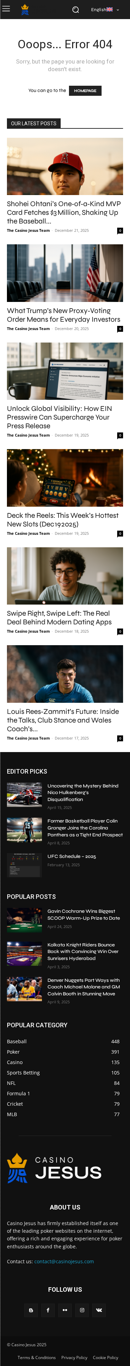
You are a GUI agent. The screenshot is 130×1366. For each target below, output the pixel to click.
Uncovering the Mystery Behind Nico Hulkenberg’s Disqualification (83, 792)
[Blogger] (31, 1310)
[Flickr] (65, 1310)
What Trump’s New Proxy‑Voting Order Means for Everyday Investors (63, 315)
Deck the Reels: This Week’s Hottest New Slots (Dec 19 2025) (63, 520)
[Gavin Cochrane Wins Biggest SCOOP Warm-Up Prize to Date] (24, 920)
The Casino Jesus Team (28, 230)
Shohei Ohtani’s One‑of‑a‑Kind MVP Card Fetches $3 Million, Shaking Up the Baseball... (64, 213)
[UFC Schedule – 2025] (24, 865)
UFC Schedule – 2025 (71, 856)
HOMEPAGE (85, 90)
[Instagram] (82, 1310)
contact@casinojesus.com (64, 1261)
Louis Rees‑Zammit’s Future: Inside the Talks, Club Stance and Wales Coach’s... (63, 720)
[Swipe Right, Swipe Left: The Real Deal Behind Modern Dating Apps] (65, 576)
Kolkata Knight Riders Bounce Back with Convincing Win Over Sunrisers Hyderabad (83, 951)
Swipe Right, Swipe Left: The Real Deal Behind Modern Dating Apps (59, 617)
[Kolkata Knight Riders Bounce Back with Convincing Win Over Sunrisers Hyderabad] (24, 954)
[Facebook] (48, 1310)
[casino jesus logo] (38, 9)
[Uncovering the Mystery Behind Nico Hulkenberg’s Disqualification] (24, 795)
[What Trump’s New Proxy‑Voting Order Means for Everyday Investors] (65, 273)
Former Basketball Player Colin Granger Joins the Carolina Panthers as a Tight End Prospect (85, 827)
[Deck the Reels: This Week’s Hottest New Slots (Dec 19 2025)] (65, 477)
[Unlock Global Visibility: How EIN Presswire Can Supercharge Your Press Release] (65, 371)
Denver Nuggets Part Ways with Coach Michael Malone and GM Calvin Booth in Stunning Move (83, 987)
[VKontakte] (99, 1310)
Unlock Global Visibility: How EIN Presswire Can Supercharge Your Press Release (59, 417)
